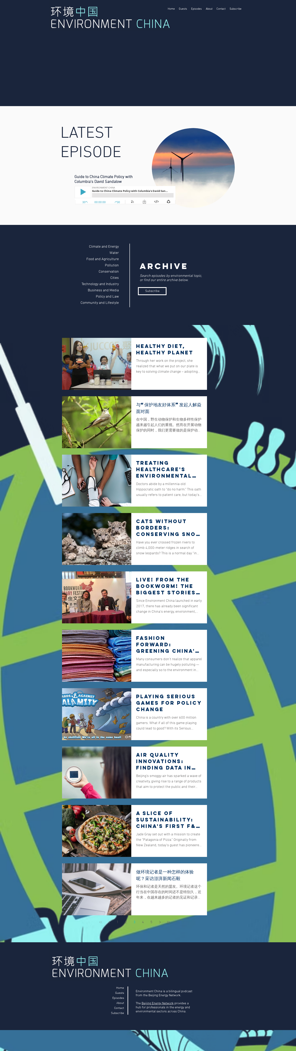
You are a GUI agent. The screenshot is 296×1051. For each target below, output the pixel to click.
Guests (119, 993)
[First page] (100, 922)
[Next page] (160, 922)
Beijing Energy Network (158, 1003)
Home (120, 988)
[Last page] (168, 922)
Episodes (118, 998)
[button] (152, 291)
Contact (119, 1008)
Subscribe (117, 1013)
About (120, 1003)
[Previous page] (109, 922)
